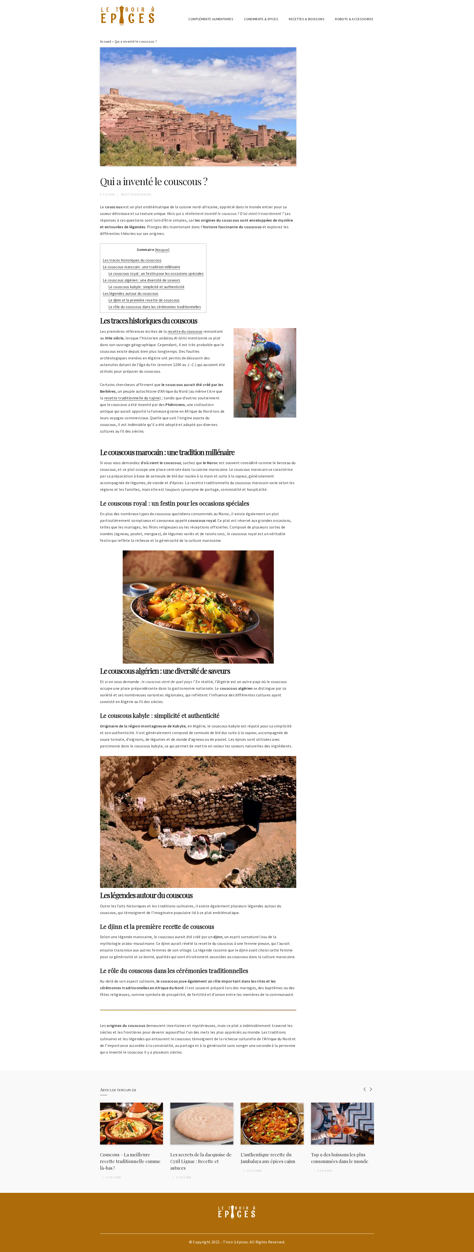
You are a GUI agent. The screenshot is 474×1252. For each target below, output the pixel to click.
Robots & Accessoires (354, 19)
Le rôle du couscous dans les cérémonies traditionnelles (154, 306)
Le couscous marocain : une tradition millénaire (141, 267)
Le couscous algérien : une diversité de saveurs (141, 280)
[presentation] (365, 1089)
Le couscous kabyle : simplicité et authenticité (146, 286)
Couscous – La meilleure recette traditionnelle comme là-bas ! (130, 1161)
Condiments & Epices (261, 19)
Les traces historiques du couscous (132, 260)
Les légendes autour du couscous (130, 293)
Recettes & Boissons (306, 19)
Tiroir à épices (235, 1241)
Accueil (105, 41)
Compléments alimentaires (210, 19)
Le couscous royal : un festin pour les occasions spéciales (156, 273)
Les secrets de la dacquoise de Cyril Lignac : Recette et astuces (201, 1161)
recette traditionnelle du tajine (131, 397)
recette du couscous (185, 331)
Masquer (162, 250)
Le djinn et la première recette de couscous (144, 300)
